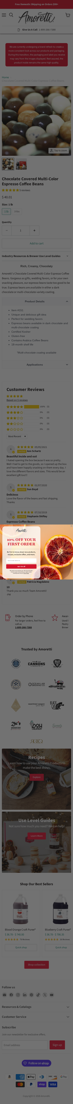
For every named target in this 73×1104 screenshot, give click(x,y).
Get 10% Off (21, 566)
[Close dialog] (71, 526)
